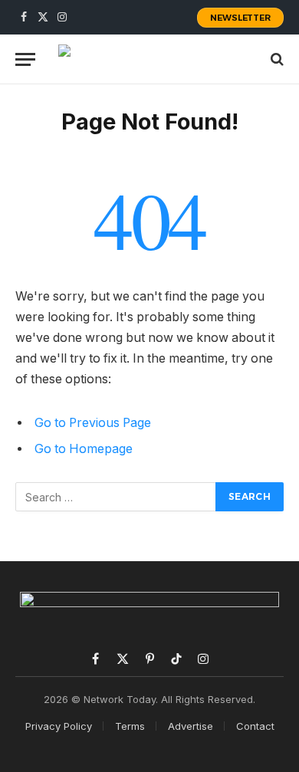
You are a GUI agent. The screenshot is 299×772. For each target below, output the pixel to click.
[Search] (276, 59)
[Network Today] (150, 59)
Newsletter (240, 17)
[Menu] (25, 59)
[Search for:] (116, 496)
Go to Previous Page (92, 423)
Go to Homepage (83, 449)
